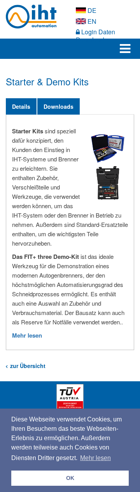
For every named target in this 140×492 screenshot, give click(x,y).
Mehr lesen (27, 335)
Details (21, 106)
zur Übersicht (26, 366)
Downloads (59, 106)
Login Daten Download (95, 35)
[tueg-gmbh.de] (70, 397)
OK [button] (70, 478)
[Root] (35, 16)
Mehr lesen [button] (95, 458)
